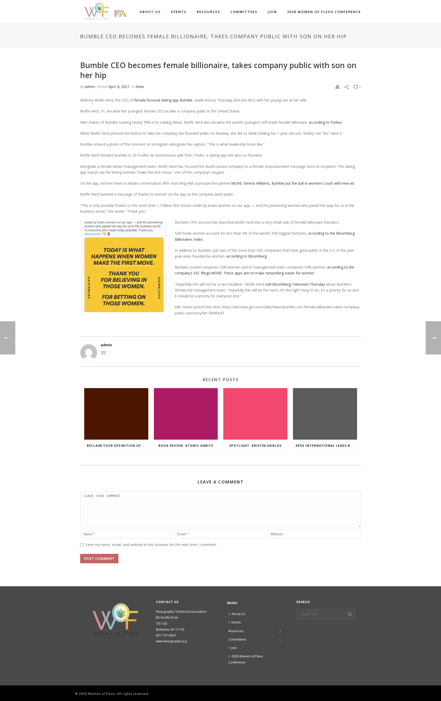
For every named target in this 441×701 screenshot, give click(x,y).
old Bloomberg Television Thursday (295, 284)
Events (179, 11)
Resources (208, 11)
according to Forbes (325, 122)
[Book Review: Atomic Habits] (186, 413)
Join (272, 11)
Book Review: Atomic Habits (185, 445)
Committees (244, 11)
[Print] (337, 87)
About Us (150, 11)
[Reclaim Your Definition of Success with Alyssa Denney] (116, 413)
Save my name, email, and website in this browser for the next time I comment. (151, 544)
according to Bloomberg (246, 256)
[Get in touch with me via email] (104, 353)
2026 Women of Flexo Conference (324, 11)
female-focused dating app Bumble (163, 100)
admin (90, 86)
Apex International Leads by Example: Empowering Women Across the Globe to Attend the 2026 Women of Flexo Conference (326, 445)
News (140, 86)
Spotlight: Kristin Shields (255, 445)
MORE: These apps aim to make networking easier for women (262, 273)
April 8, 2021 (119, 86)
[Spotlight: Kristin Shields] (255, 413)
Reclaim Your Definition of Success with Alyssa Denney (117, 445)
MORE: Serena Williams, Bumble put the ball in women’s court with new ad (292, 183)
